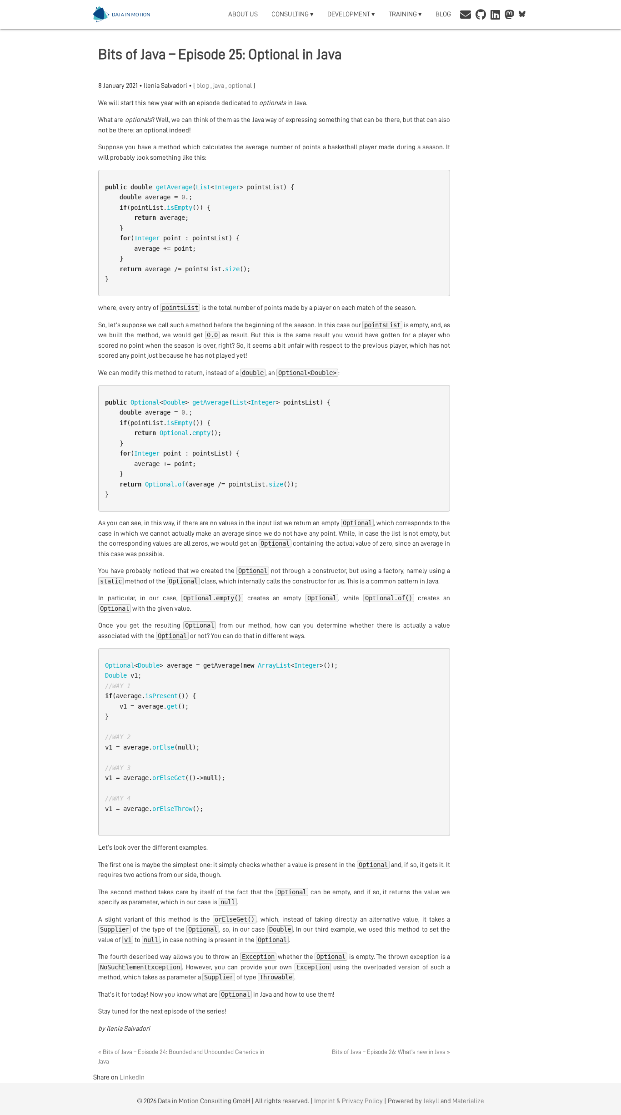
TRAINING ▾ (405, 14)
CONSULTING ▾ (292, 14)
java (219, 85)
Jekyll (431, 1101)
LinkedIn (132, 1077)
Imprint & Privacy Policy (348, 1101)
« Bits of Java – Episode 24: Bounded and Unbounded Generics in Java (181, 1056)
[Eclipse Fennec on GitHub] (480, 15)
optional (240, 85)
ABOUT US (243, 14)
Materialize (468, 1101)
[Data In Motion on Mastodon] (509, 15)
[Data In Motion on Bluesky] (522, 14)
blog (203, 85)
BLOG (443, 14)
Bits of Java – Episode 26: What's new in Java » (391, 1052)
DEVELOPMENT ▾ (351, 14)
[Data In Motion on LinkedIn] (495, 15)
